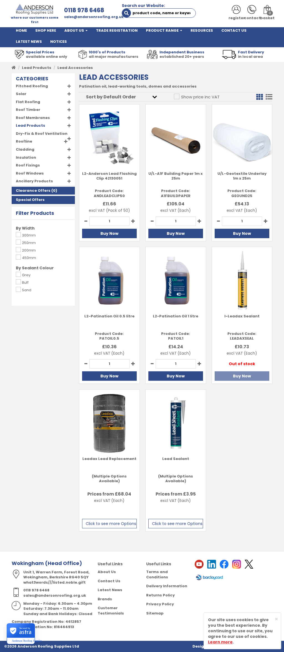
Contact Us (109, 581)
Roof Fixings (28, 165)
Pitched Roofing (32, 86)
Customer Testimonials (111, 610)
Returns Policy (160, 595)
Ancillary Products (34, 181)
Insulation (26, 157)
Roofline (24, 141)
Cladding (25, 149)
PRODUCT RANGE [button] (162, 30)
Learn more (220, 642)
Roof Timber (28, 109)
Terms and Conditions (157, 574)
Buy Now (109, 233)
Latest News (110, 590)
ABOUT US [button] (74, 30)
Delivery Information (166, 586)
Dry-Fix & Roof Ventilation (41, 133)
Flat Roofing (28, 101)
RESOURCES (202, 30)
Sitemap (155, 613)
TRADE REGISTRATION (117, 30)
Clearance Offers (33, 190)
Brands (105, 599)
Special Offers (30, 199)
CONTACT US (234, 30)
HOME (21, 30)
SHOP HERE (45, 30)
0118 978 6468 (84, 10)
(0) (36, 190)
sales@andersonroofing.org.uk (94, 16)
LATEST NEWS (29, 41)
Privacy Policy (160, 604)
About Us (107, 571)
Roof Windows (30, 173)
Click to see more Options (111, 523)
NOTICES (58, 41)
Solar (21, 93)
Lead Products (36, 67)
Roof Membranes (33, 117)
